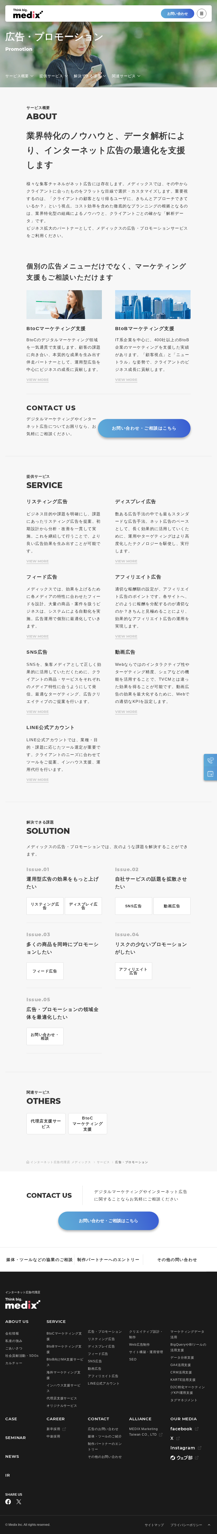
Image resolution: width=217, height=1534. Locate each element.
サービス (103, 1162)
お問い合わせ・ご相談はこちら (144, 428)
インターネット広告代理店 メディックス (60, 1162)
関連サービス (123, 76)
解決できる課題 (87, 76)
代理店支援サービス (46, 1124)
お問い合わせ (177, 14)
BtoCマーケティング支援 (88, 1123)
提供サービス (51, 76)
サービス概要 (17, 76)
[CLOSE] (201, 13)
